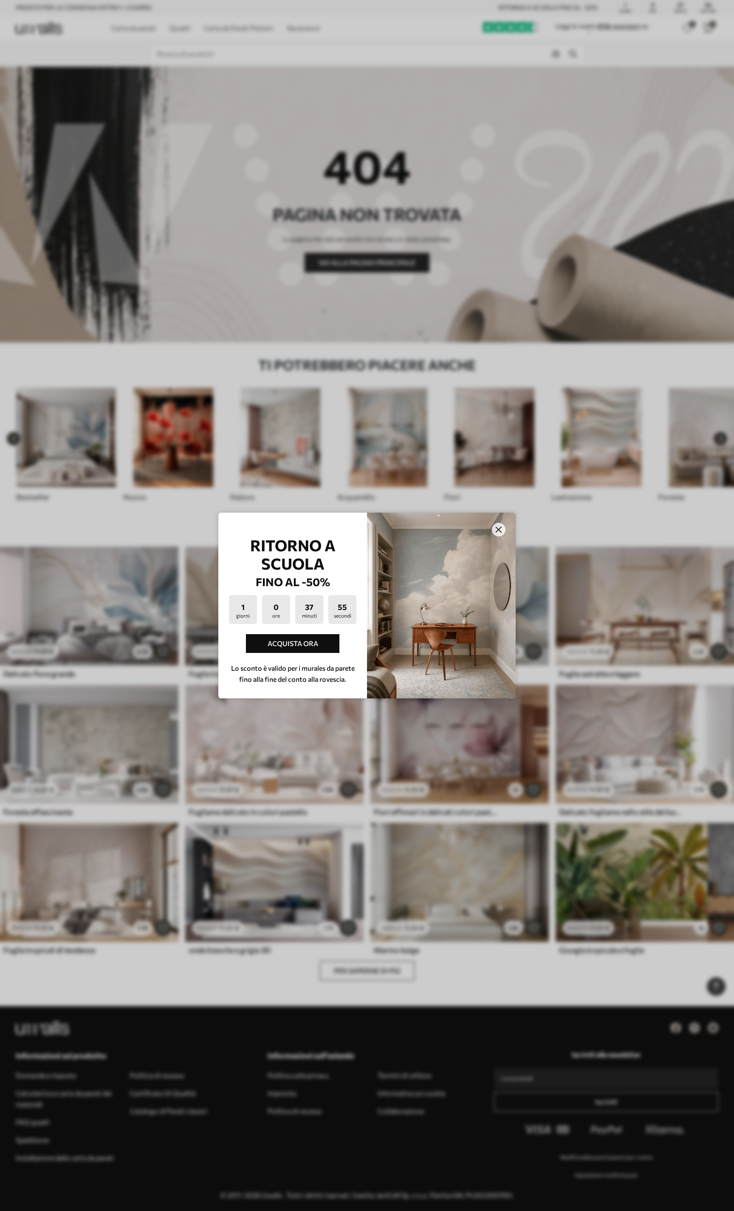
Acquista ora (293, 643)
